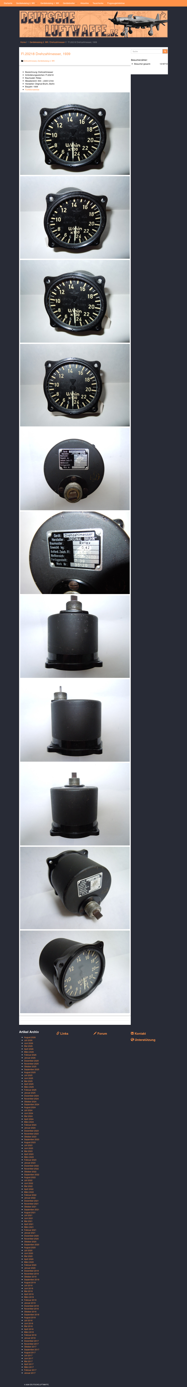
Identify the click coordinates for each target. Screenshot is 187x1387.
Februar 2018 (30, 1334)
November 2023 (31, 1133)
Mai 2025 (28, 1081)
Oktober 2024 (30, 1101)
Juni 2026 (28, 1043)
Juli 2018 (28, 1320)
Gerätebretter (69, 3)
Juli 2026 (28, 1040)
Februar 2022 (30, 1194)
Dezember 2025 (31, 1060)
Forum (102, 1033)
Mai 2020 (28, 1256)
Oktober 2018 (30, 1311)
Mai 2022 (28, 1186)
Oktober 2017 (30, 1346)
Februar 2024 (30, 1124)
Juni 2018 (28, 1323)
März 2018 (29, 1332)
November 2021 (31, 1203)
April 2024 (28, 1119)
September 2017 (31, 1349)
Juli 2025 (28, 1075)
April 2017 (28, 1364)
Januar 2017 (29, 1372)
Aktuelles (84, 3)
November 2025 (31, 1063)
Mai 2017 (28, 1361)
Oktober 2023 (30, 1136)
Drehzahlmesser (57, 42)
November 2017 (31, 1343)
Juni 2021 (28, 1218)
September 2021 (31, 1209)
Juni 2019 (28, 1288)
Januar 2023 (29, 1162)
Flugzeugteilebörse (116, 3)
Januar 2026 (29, 1057)
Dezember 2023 (31, 1130)
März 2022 (29, 1192)
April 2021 (28, 1224)
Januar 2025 (29, 1092)
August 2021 (30, 1212)
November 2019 (31, 1273)
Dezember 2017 (31, 1340)
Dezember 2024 (31, 1095)
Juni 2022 (28, 1183)
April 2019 (28, 1294)
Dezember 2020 (31, 1235)
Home (23, 42)
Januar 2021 (29, 1232)
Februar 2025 (30, 1089)
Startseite (8, 3)
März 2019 (29, 1297)
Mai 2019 (28, 1291)
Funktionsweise (32, 89)
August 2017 (30, 1352)
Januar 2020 (29, 1267)
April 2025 (28, 1083)
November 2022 (31, 1168)
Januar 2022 (29, 1197)
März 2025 (29, 1086)
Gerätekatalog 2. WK (25, 3)
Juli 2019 (28, 1285)
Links (63, 1033)
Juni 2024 (28, 1113)
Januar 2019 (29, 1302)
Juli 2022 (28, 1180)
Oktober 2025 (30, 1066)
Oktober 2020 (30, 1241)
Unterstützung (144, 1039)
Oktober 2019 (30, 1276)
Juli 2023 (28, 1145)
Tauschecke (98, 3)
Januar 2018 (29, 1337)
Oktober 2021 (30, 1206)
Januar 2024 (29, 1127)
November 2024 (31, 1098)
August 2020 (30, 1247)
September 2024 (31, 1104)
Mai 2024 (28, 1116)
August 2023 (30, 1142)
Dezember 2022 (31, 1165)
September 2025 (31, 1069)
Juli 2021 (28, 1215)
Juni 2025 (28, 1078)
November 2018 (31, 1308)
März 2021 (29, 1227)
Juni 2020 (28, 1253)
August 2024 (30, 1107)
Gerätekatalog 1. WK (49, 3)
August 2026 (30, 1037)
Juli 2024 (28, 1110)
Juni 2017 (28, 1358)
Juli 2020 (28, 1250)
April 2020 (28, 1259)
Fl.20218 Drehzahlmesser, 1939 (45, 53)
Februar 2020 (30, 1264)
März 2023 (29, 1157)
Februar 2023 (30, 1159)
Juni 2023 (28, 1148)
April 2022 (28, 1189)
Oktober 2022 (30, 1171)
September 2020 (31, 1244)
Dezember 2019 (31, 1270)
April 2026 (28, 1048)
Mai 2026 (28, 1045)
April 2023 (28, 1154)
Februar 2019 (30, 1299)
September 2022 (31, 1174)
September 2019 (31, 1279)
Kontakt (140, 1033)
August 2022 (30, 1177)
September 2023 (31, 1139)
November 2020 (31, 1238)
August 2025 (30, 1072)
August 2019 (30, 1282)
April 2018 (28, 1329)
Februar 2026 (30, 1054)
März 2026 (29, 1051)
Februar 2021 (30, 1229)
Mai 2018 (28, 1326)
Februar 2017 (30, 1369)
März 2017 (29, 1367)
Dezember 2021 (31, 1200)
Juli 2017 (28, 1355)
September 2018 (31, 1314)
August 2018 (30, 1317)
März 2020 (29, 1262)
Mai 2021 (28, 1221)
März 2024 (29, 1121)
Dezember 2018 (31, 1305)
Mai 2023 (28, 1151)
